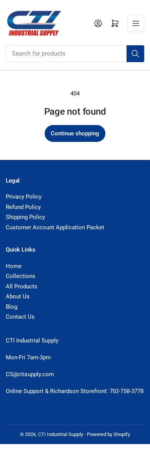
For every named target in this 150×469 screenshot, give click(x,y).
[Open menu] (135, 23)
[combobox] (75, 53)
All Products (21, 286)
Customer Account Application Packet (55, 227)
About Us (18, 296)
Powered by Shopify (108, 434)
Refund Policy (23, 207)
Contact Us (20, 316)
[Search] (135, 54)
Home (14, 266)
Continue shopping (75, 133)
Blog (11, 306)
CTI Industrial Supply (60, 434)
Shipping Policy (25, 217)
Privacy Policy (24, 196)
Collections (20, 276)
